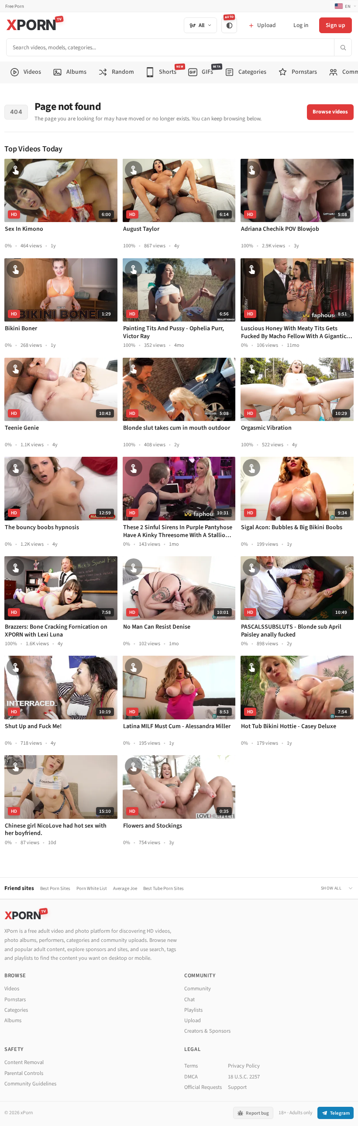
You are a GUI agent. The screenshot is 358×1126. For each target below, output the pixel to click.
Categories (16, 1010)
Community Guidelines (30, 1084)
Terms (191, 1066)
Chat (189, 999)
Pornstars (15, 999)
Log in (300, 25)
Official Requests (203, 1087)
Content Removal (24, 1062)
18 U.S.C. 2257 (244, 1077)
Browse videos (330, 112)
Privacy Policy (244, 1066)
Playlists (193, 1010)
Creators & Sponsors (207, 1031)
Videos (11, 989)
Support (237, 1087)
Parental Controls (23, 1073)
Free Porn (14, 6)
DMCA (191, 1077)
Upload (192, 1020)
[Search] (342, 47)
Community (197, 989)
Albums (12, 1020)
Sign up (335, 25)
